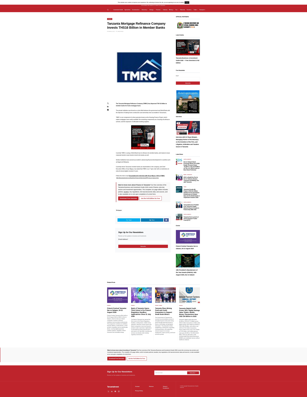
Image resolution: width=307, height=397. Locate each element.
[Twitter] (108, 391)
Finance (109, 305)
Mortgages (119, 210)
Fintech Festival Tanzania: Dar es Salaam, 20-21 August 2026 (117, 310)
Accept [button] (187, 2)
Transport (189, 174)
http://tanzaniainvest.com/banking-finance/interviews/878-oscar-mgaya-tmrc (137, 178)
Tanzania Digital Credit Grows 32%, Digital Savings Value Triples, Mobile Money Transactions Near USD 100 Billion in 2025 (189, 312)
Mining (185, 174)
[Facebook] (115, 391)
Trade (185, 186)
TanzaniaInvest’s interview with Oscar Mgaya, (142, 175)
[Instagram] (119, 391)
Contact (137, 386)
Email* (177, 75)
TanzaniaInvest (113, 387)
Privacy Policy (139, 390)
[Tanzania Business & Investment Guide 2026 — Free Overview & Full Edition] (188, 47)
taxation (126, 192)
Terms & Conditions (166, 387)
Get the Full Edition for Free (150, 198)
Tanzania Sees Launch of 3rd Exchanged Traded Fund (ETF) (191, 218)
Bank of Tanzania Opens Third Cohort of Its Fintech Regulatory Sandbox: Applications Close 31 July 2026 (141, 312)
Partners (151, 386)
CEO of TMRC (160, 175)
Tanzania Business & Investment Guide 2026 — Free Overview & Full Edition (187, 60)
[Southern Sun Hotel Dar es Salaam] (187, 101)
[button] (108, 9)
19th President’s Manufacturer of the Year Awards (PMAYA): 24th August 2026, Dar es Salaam (186, 272)
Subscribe (192, 372)
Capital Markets (187, 159)
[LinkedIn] (112, 391)
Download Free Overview (128, 198)
